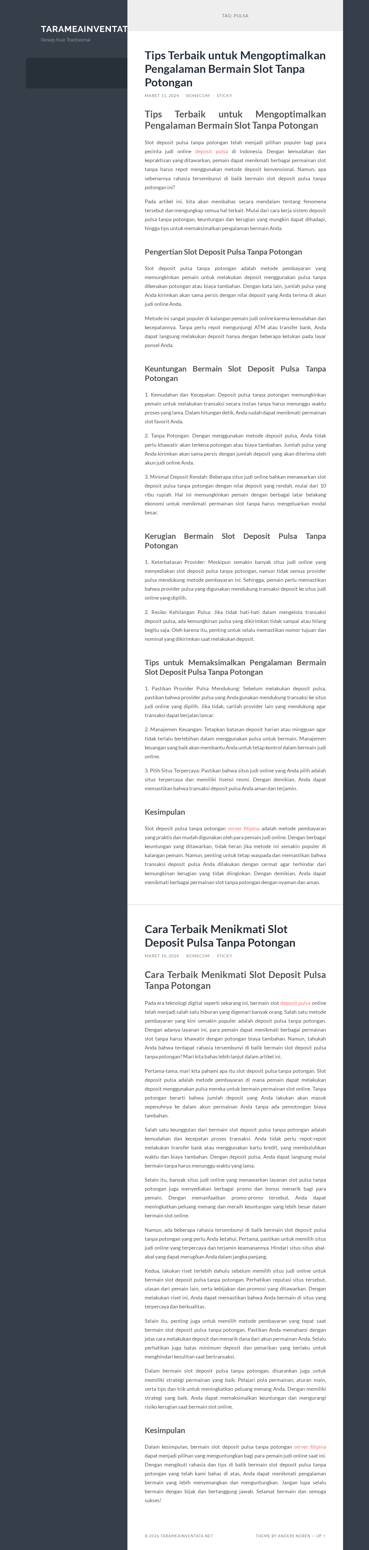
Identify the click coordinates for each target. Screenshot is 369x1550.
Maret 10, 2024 (162, 956)
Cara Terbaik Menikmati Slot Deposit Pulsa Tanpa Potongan (220, 935)
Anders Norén (294, 1536)
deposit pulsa (211, 151)
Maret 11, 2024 (162, 95)
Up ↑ (321, 1536)
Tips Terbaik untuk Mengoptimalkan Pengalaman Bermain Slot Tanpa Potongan (235, 68)
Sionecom (198, 95)
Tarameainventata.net (97, 29)
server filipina (243, 828)
